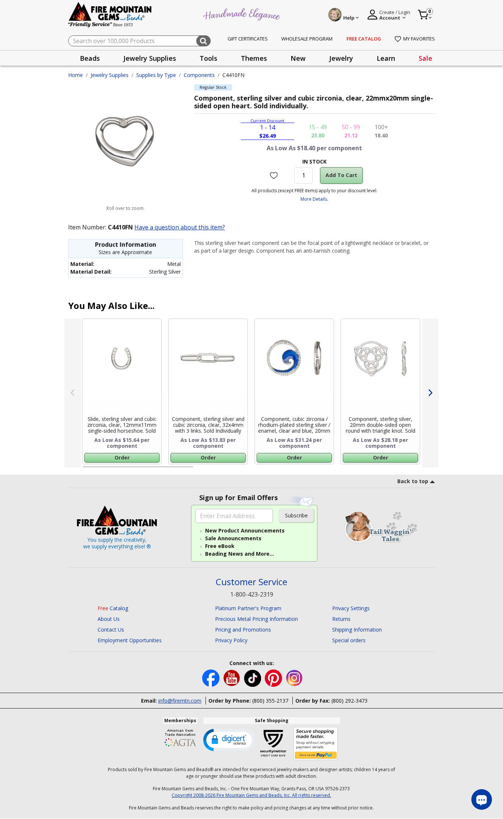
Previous (72, 393)
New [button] (298, 58)
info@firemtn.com (179, 700)
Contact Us (111, 629)
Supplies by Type (156, 74)
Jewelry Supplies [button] (149, 58)
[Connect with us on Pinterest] (274, 677)
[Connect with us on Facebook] (211, 677)
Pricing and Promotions (243, 629)
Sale (425, 58)
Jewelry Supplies (110, 74)
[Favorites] (275, 175)
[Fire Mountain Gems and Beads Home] (110, 14)
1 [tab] (86, 470)
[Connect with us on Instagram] (294, 677)
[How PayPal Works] (316, 743)
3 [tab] (313, 470)
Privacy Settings (351, 608)
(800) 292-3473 (349, 700)
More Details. (314, 199)
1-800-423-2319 (251, 594)
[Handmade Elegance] (243, 13)
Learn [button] (386, 58)
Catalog (113, 608)
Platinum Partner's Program (248, 608)
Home (75, 74)
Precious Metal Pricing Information (256, 618)
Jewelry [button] (341, 58)
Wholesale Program (307, 38)
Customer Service (251, 582)
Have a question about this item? (179, 227)
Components (199, 74)
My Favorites (419, 38)
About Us (109, 618)
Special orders (349, 640)
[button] (229, 739)
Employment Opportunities (130, 640)
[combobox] (139, 40)
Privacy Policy (231, 640)
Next (430, 393)
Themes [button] (254, 58)
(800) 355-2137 (270, 700)
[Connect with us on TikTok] (253, 677)
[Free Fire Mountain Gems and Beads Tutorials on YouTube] (232, 677)
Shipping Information (357, 629)
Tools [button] (208, 58)
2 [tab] (200, 470)
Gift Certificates (248, 38)
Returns (341, 618)
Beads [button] (90, 58)
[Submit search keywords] (203, 40)
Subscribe (296, 515)
